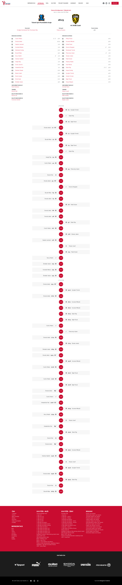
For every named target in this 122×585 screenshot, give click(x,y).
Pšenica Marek (69, 61)
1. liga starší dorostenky (66, 519)
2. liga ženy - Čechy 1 (66, 516)
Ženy (13, 530)
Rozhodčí (14, 519)
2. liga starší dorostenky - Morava (68, 522)
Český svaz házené (16, 520)
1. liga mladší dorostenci (42, 526)
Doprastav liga (64, 513)
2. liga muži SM (40, 520)
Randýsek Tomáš (70, 50)
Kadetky (13, 538)
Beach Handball (15, 516)
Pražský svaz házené (90, 513)
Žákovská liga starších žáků (43, 537)
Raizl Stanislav (15, 87)
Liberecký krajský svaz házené (93, 520)
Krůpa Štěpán (69, 82)
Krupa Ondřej (69, 70)
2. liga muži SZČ (40, 518)
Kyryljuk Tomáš (70, 73)
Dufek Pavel (69, 44)
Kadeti (13, 537)
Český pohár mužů (41, 535)
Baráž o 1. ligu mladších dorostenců (45, 541)
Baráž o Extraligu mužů (42, 538)
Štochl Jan (14, 95)
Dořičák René (65, 87)
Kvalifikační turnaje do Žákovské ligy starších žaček (72, 531)
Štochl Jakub (18, 76)
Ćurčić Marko (18, 38)
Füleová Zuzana (61, 30)
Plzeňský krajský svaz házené (92, 518)
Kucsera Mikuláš (70, 41)
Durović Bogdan (70, 47)
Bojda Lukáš (65, 99)
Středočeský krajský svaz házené (93, 515)
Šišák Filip (68, 67)
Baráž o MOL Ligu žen (66, 534)
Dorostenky (14, 536)
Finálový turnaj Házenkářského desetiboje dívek (72, 535)
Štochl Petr (14, 91)
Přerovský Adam (70, 53)
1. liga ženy (63, 515)
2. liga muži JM (40, 519)
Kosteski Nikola (19, 47)
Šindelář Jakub (19, 82)
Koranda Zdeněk (16, 99)
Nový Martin (18, 56)
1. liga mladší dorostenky (67, 523)
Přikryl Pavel (69, 38)
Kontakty (14, 522)
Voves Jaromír (19, 64)
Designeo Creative (105, 580)
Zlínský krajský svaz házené (92, 531)
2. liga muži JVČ (40, 516)
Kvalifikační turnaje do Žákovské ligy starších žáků (48, 534)
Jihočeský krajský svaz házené (93, 516)
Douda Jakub (18, 41)
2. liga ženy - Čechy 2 (66, 526)
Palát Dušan (69, 58)
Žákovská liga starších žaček (67, 532)
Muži (13, 528)
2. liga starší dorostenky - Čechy (68, 520)
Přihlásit (115, 3)
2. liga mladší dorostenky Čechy (68, 525)
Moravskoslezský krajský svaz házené (94, 529)
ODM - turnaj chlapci (41, 546)
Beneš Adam (18, 73)
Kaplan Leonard (19, 44)
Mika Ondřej (65, 95)
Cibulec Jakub (69, 56)
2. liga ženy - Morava (66, 518)
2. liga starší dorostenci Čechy (43, 523)
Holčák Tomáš (69, 76)
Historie (13, 515)
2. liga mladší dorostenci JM (43, 528)
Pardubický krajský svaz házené (93, 523)
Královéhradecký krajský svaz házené (94, 522)
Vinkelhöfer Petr (19, 67)
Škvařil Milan (18, 53)
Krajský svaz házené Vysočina (93, 525)
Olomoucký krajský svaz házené (93, 528)
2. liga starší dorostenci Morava (44, 525)
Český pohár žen (65, 529)
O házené (14, 513)
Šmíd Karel (18, 79)
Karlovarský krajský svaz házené (93, 532)
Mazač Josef (65, 91)
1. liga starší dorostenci (42, 522)
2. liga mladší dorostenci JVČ (43, 531)
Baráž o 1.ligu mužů (41, 540)
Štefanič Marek (19, 70)
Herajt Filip (18, 61)
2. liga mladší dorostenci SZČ (43, 532)
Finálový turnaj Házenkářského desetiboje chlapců (48, 543)
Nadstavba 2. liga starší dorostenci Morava (46, 544)
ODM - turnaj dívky (65, 537)
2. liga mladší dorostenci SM (43, 529)
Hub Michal (69, 64)
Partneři (13, 518)
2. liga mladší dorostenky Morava (68, 528)
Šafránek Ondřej (19, 50)
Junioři (13, 531)
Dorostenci (14, 534)
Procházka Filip (34, 30)
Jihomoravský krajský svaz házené (94, 526)
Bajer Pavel (69, 79)
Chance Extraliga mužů (42, 513)
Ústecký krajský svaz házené (92, 519)
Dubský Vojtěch (19, 58)
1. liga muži (39, 515)
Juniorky (13, 533)
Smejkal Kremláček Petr (23, 30)
